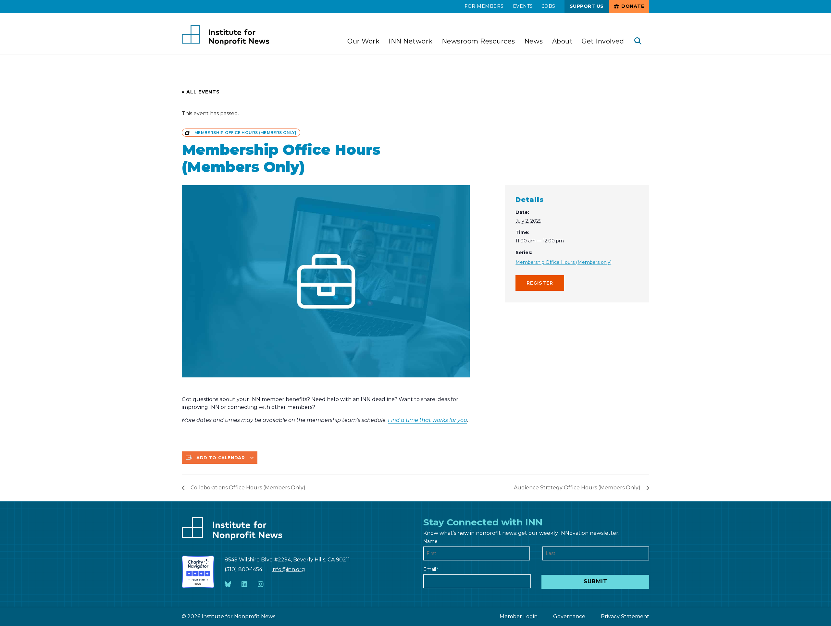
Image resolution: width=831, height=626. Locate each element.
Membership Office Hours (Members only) (563, 262)
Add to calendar (220, 457)
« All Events (201, 92)
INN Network (411, 41)
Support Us (587, 6)
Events (523, 6)
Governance (569, 616)
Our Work (363, 41)
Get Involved (603, 41)
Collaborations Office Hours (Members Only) (248, 488)
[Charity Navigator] (198, 572)
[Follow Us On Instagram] (261, 584)
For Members (484, 6)
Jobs (548, 6)
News (533, 41)
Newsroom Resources (478, 41)
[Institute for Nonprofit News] (225, 35)
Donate (632, 6)
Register (540, 283)
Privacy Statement (625, 616)
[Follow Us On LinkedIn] (244, 584)
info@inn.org (288, 569)
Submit (595, 581)
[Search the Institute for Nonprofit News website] (637, 42)
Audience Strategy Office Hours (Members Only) (577, 488)
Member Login (519, 616)
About (562, 41)
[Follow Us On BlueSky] (228, 584)
